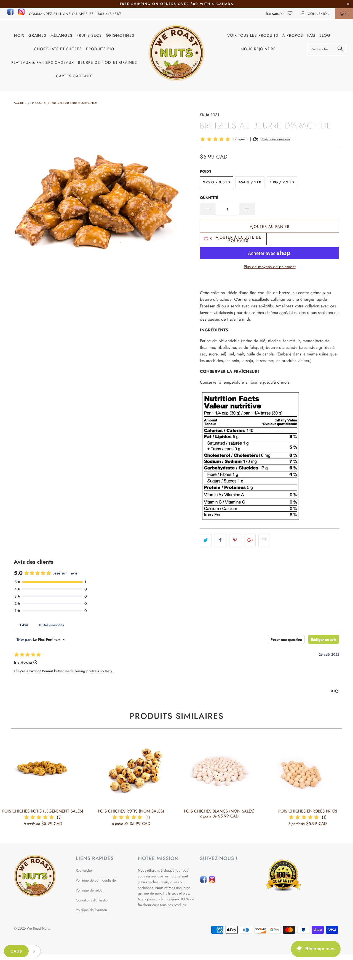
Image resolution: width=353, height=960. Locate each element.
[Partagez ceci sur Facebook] (220, 540)
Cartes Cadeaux (74, 76)
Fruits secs (89, 35)
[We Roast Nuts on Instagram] (21, 14)
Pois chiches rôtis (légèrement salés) (42, 771)
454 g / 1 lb (249, 182)
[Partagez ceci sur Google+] (250, 540)
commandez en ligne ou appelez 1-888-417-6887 (75, 13)
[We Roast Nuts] (176, 52)
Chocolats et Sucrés (58, 49)
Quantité (209, 197)
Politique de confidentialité (96, 880)
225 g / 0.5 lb (216, 182)
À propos (292, 35)
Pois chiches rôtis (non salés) (131, 771)
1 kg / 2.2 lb (282, 182)
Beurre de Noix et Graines (107, 62)
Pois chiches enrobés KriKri (307, 771)
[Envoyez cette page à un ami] (264, 540)
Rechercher (84, 870)
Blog (324, 35)
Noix (19, 35)
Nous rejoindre (258, 49)
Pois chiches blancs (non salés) (219, 771)
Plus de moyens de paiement (270, 267)
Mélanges (61, 35)
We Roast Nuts (38, 928)
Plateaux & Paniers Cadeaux (42, 62)
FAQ (311, 35)
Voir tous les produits (252, 35)
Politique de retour (90, 890)
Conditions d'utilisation (92, 900)
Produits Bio (100, 49)
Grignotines (120, 35)
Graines (37, 35)
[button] (275, 13)
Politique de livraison (91, 909)
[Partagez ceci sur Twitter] (206, 540)
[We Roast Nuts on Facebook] (10, 14)
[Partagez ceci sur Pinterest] (235, 540)
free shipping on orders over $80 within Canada (176, 3)
